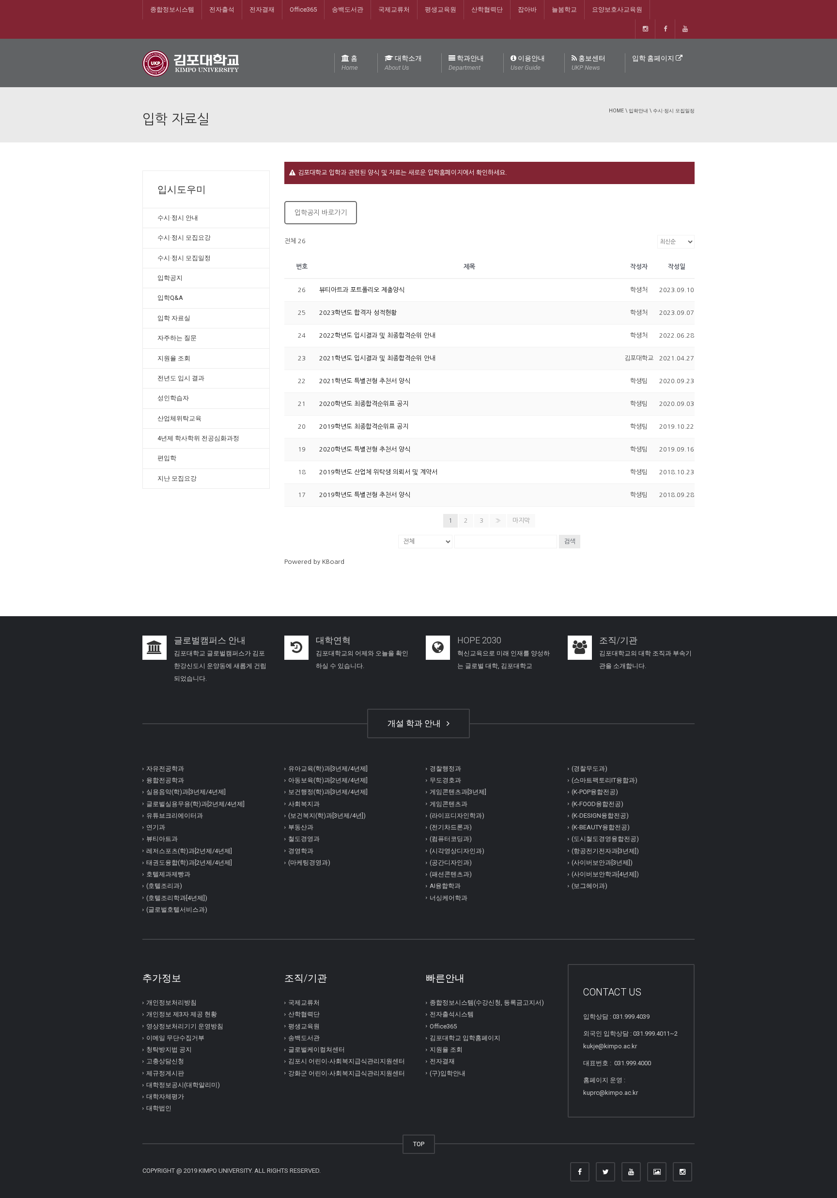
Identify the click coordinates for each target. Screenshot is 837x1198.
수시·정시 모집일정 (674, 111)
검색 (569, 541)
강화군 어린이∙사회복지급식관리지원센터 (346, 1073)
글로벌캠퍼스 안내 (210, 640)
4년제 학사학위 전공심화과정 (198, 438)
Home (616, 111)
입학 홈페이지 (654, 58)
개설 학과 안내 (416, 723)
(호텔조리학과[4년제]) (176, 898)
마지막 (521, 520)
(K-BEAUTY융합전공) (601, 827)
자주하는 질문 (177, 338)
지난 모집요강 (177, 478)
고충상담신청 (165, 1061)
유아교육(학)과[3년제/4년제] (328, 768)
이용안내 (528, 62)
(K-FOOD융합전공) (597, 804)
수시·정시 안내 (177, 217)
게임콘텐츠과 (448, 804)
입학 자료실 (173, 318)
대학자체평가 (165, 1096)
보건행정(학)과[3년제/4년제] (328, 791)
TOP (418, 1144)
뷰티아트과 (162, 838)
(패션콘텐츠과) (451, 874)
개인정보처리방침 (171, 1002)
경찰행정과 (445, 768)
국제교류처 (394, 9)
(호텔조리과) (164, 885)
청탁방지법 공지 (169, 1049)
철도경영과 (304, 838)
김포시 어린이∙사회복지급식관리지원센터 (346, 1061)
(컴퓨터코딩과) (451, 838)
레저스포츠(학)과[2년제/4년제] (189, 851)
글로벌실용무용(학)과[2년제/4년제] (195, 804)
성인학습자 (173, 398)
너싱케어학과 (448, 898)
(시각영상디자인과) (457, 851)
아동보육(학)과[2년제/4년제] (328, 780)
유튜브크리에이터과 (174, 815)
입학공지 (170, 277)
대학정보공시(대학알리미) (183, 1085)
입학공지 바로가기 (320, 212)
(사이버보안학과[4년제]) (605, 874)
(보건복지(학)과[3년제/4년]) (327, 815)
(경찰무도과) (589, 768)
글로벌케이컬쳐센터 (316, 1049)
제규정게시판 (165, 1073)
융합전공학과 (165, 780)
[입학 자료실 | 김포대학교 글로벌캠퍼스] (190, 62)
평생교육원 (440, 9)
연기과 (155, 827)
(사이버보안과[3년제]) (602, 862)
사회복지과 (304, 804)
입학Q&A (170, 297)
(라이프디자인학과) (457, 815)
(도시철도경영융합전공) (605, 838)
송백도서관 (347, 9)
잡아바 (527, 9)
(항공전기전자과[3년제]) (605, 851)
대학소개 (403, 62)
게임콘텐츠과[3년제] (458, 791)
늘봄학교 (564, 9)
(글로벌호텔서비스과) (176, 909)
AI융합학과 (445, 885)
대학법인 (158, 1108)
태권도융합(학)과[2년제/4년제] (189, 862)
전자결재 (262, 9)
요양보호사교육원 (617, 9)
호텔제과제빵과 (168, 874)
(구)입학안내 (447, 1073)
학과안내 (466, 62)
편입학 (166, 458)
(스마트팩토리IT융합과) (604, 780)
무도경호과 (445, 780)
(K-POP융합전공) (595, 791)
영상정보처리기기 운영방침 (184, 1026)
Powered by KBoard (314, 562)
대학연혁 (333, 640)
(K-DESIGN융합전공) (600, 815)
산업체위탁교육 (179, 418)
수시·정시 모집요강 (184, 237)
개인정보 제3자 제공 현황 (181, 1014)
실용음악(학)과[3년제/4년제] (186, 791)
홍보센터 (588, 62)
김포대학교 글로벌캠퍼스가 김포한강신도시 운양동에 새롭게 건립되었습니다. (220, 666)
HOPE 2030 (479, 640)
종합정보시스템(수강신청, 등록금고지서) (487, 1002)
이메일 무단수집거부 (175, 1038)
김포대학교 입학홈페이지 (465, 1038)
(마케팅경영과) (309, 862)
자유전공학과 (165, 768)
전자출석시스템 (452, 1014)
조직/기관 (618, 640)
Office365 (303, 9)
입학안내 (638, 111)
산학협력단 (487, 9)
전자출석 (221, 9)
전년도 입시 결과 (180, 378)
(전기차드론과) (451, 827)
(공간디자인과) (451, 862)
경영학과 (300, 851)
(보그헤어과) (589, 885)
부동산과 (300, 827)
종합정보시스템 (172, 9)
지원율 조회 (173, 358)
